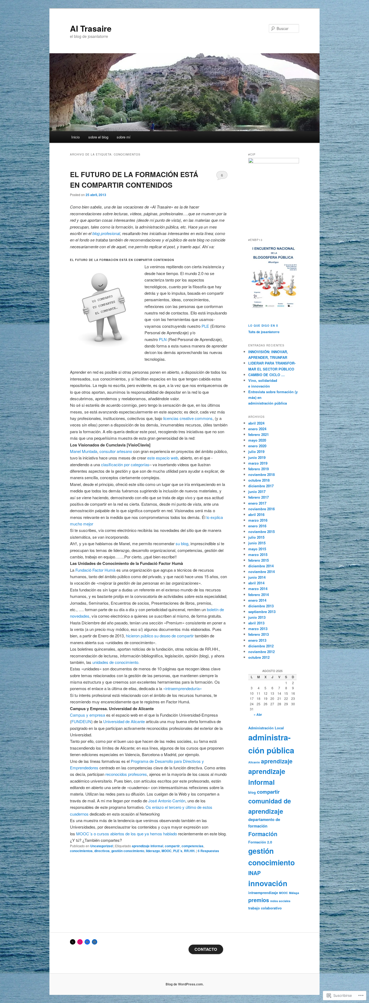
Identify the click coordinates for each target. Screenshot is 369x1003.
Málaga (294, 893)
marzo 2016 (257, 520)
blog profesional (106, 233)
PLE (205, 326)
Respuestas (208, 850)
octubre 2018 (259, 480)
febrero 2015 (258, 560)
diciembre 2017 (261, 485)
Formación (262, 834)
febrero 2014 (258, 594)
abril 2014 (256, 582)
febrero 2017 (258, 497)
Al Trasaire (91, 28)
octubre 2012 (259, 657)
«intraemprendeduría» (182, 688)
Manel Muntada (83, 451)
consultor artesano (115, 451)
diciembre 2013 (261, 605)
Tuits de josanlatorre (264, 331)
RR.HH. (189, 850)
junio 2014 (257, 577)
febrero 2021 (258, 434)
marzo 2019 (257, 463)
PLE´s (177, 850)
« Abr (258, 714)
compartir (172, 845)
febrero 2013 (258, 634)
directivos (102, 850)
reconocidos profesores (126, 774)
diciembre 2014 (261, 565)
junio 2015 (257, 542)
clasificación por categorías (125, 464)
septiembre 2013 (262, 611)
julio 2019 (256, 451)
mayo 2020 (257, 440)
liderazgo (153, 850)
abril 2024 (256, 423)
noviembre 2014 (261, 571)
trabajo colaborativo (265, 908)
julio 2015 (256, 537)
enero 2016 (257, 525)
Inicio (75, 137)
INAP (254, 873)
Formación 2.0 (260, 842)
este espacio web (162, 458)
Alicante (254, 762)
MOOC (167, 850)
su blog (182, 543)
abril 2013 (256, 622)
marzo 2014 (257, 588)
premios (258, 900)
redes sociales (280, 901)
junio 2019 (257, 457)
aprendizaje (277, 761)
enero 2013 (257, 640)
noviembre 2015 (261, 531)
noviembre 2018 (261, 474)
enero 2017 (257, 503)
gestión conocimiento (127, 850)
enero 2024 (257, 428)
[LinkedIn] (94, 942)
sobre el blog (98, 137)
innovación (267, 883)
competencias (192, 845)
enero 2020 (257, 445)
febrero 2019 (258, 468)
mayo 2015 (257, 548)
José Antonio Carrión (166, 800)
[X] (72, 942)
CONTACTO (205, 949)
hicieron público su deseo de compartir (160, 635)
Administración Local (266, 728)
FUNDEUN (81, 721)
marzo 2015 (257, 554)
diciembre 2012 (261, 645)
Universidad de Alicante (124, 721)
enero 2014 (257, 600)
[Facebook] (87, 942)
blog (252, 792)
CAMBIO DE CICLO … (266, 374)
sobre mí (123, 137)
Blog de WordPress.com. (185, 984)
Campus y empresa (87, 715)
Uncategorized (101, 845)
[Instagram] (80, 942)
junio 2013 (257, 617)
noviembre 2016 (261, 508)
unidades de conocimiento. (115, 662)
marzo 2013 (257, 628)
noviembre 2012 (261, 651)
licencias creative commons (188, 418)
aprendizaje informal (147, 845)
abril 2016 (256, 514)
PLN (163, 339)
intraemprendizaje (263, 892)
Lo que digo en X (263, 325)
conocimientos (81, 850)
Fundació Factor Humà (95, 570)
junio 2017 (257, 491)
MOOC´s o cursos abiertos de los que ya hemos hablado (126, 833)
